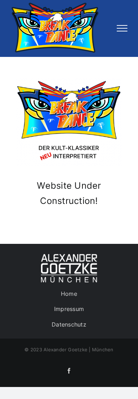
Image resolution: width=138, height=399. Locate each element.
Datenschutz (69, 324)
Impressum (69, 308)
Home (69, 293)
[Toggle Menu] (122, 28)
